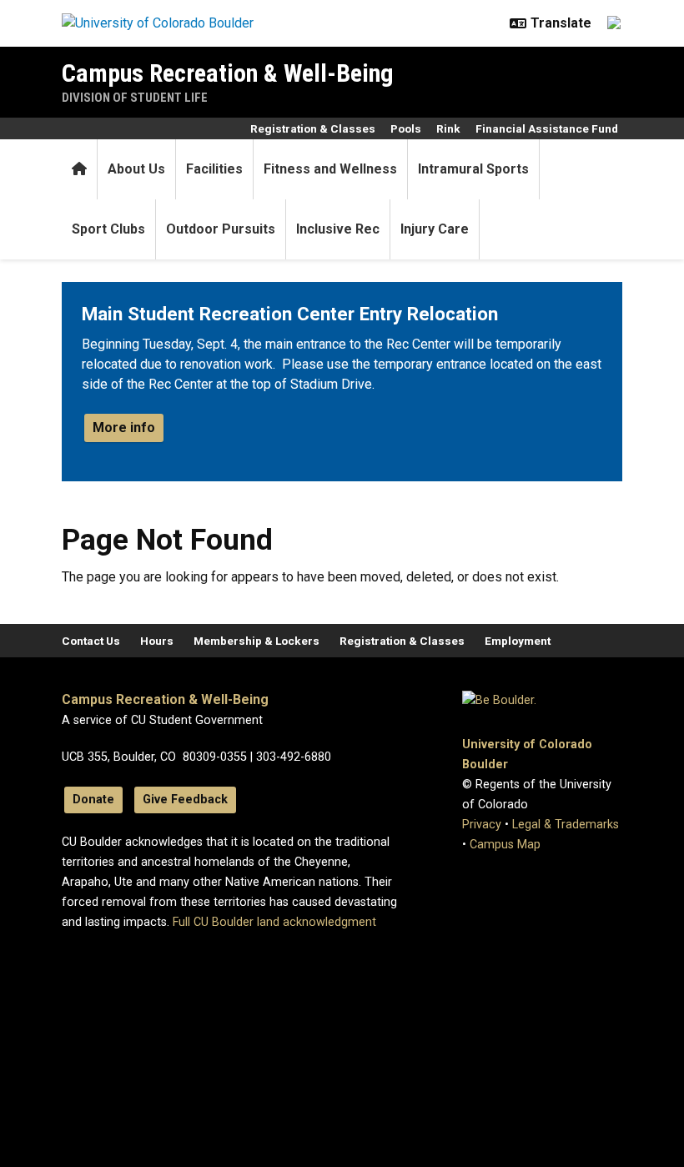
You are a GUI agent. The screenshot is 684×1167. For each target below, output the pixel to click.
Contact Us (91, 640)
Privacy (481, 824)
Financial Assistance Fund (546, 128)
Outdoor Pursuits (220, 229)
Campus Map (505, 845)
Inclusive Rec (338, 229)
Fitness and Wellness (330, 169)
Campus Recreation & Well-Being (228, 73)
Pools (405, 128)
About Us (136, 169)
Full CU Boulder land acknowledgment (274, 922)
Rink (448, 128)
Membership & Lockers (256, 640)
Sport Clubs (108, 229)
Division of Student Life (135, 97)
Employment (518, 640)
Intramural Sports (473, 169)
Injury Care (434, 229)
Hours (157, 640)
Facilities (214, 169)
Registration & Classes (312, 128)
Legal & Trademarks (565, 824)
